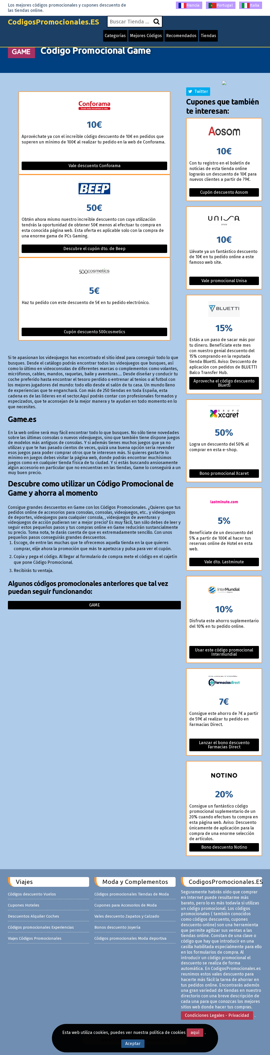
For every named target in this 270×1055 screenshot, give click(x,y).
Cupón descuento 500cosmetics (94, 331)
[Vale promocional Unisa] (224, 221)
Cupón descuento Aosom (224, 192)
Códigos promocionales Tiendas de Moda (131, 894)
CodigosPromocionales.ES (53, 22)
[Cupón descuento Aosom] (224, 132)
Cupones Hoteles (23, 905)
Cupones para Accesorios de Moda (125, 905)
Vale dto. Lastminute (224, 561)
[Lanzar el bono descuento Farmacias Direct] (224, 682)
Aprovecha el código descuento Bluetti (224, 383)
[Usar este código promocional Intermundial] (224, 590)
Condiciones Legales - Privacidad (217, 1015)
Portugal (224, 5)
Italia (254, 5)
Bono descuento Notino (224, 847)
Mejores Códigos (146, 35)
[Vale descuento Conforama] (94, 105)
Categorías (115, 35)
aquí (195, 1032)
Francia (193, 5)
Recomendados (181, 35)
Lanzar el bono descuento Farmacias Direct (224, 744)
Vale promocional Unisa (224, 280)
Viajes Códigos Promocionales (34, 938)
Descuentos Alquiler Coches (33, 916)
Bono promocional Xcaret (224, 473)
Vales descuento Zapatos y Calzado (126, 916)
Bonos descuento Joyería (117, 927)
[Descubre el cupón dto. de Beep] (94, 189)
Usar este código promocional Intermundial (224, 652)
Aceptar (133, 1043)
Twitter (200, 91)
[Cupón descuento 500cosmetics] (94, 272)
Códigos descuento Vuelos (32, 894)
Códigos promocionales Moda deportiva (130, 938)
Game (94, 605)
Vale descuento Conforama (94, 165)
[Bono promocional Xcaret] (224, 413)
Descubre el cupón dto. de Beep (94, 248)
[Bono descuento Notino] (224, 775)
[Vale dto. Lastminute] (224, 502)
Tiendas (208, 35)
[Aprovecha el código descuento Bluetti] (224, 309)
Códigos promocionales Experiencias (41, 927)
